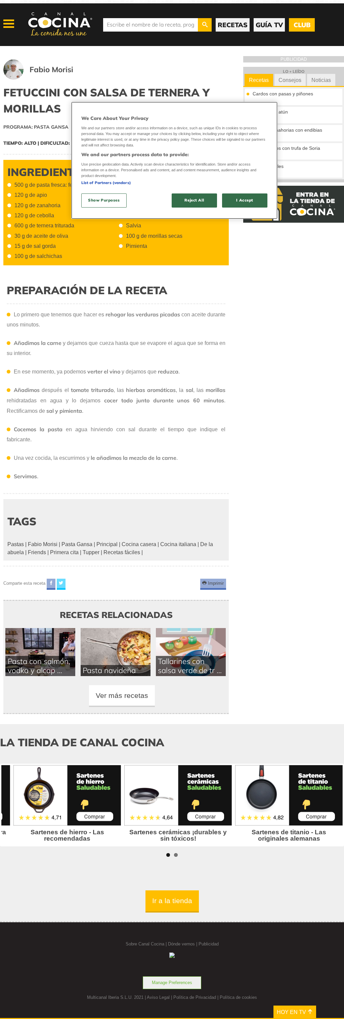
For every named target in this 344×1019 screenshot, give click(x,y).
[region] (174, 160)
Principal (107, 544)
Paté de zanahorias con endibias (287, 130)
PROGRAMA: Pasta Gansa (36, 127)
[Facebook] (51, 584)
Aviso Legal (158, 997)
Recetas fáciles (121, 552)
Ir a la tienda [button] (172, 900)
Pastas (15, 544)
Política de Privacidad (194, 997)
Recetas (259, 80)
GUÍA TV (269, 25)
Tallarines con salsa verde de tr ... (190, 665)
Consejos (289, 80)
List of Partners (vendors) (106, 182)
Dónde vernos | (183, 943)
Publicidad (209, 943)
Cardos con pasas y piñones (283, 93)
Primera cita (64, 552)
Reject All (194, 200)
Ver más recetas (122, 695)
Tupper (91, 552)
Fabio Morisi (42, 544)
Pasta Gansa (76, 544)
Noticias (321, 80)
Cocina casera (139, 544)
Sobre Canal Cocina (145, 943)
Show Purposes (104, 200)
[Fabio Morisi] (47, 78)
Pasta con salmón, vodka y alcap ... (39, 665)
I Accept (244, 200)
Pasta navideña (109, 670)
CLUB (302, 25)
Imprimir (215, 583)
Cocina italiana (178, 544)
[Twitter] (61, 584)
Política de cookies (238, 997)
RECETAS (233, 25)
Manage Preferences (172, 982)
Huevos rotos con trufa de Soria (286, 148)
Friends (37, 552)
